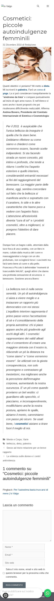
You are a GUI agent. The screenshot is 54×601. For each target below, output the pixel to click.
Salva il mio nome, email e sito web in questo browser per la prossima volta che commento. (27, 573)
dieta (46, 86)
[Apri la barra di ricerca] (38, 6)
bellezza (11, 443)
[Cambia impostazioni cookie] (5, 595)
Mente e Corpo (14, 439)
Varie (25, 439)
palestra (22, 89)
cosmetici (21, 423)
